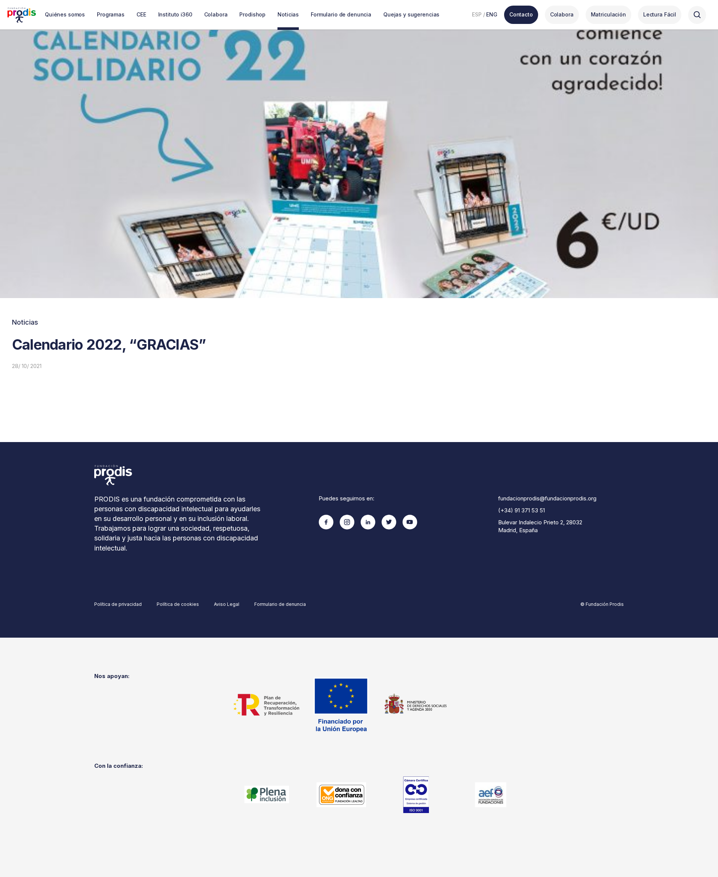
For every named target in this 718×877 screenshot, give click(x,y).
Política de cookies (178, 604)
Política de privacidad (118, 604)
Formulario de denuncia (341, 14)
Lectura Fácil (659, 14)
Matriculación (608, 14)
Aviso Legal (226, 604)
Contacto (521, 14)
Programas (111, 14)
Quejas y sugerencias (411, 14)
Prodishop (252, 14)
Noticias (288, 14)
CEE (141, 14)
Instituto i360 (175, 14)
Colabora (216, 14)
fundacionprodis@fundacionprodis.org (547, 498)
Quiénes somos (65, 14)
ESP (477, 14)
